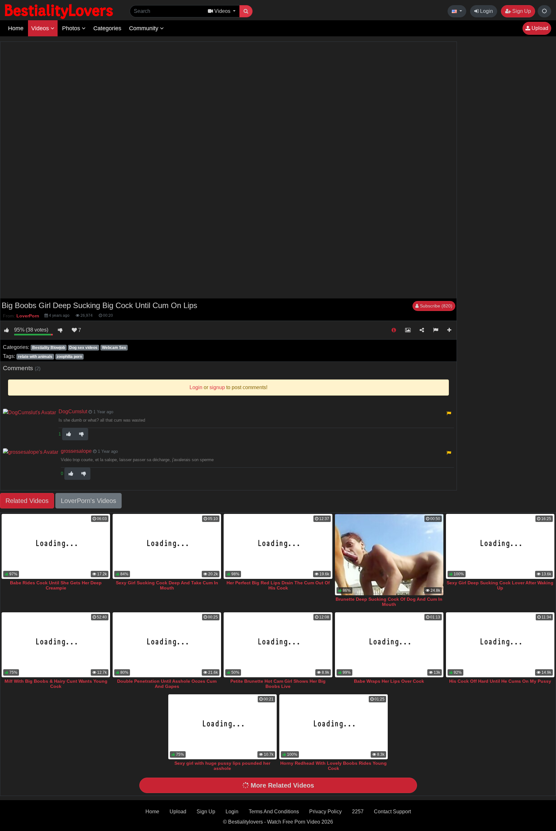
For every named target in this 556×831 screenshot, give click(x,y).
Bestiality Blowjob (48, 347)
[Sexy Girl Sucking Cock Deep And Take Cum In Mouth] (167, 546)
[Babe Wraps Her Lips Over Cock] (389, 644)
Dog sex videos (83, 347)
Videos (41, 28)
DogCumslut (73, 411)
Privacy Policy (325, 811)
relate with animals (35, 356)
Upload (539, 28)
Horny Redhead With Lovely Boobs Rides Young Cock (333, 766)
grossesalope (76, 451)
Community (144, 28)
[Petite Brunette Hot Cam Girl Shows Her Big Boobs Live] (278, 644)
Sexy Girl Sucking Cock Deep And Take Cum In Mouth (167, 585)
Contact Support (392, 811)
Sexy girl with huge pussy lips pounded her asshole (222, 766)
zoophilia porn (69, 356)
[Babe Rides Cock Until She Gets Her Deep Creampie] (56, 546)
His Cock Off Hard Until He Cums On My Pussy (500, 681)
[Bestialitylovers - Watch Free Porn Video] (59, 11)
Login (486, 11)
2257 (358, 811)
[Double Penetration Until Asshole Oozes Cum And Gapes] (167, 644)
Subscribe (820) (435, 305)
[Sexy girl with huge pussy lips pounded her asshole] (222, 726)
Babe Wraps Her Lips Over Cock (389, 681)
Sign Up (521, 11)
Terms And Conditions (274, 811)
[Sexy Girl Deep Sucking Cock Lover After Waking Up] (500, 546)
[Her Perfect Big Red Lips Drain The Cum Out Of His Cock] (278, 546)
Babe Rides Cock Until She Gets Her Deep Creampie (56, 585)
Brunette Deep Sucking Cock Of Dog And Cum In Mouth (389, 602)
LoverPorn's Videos (88, 500)
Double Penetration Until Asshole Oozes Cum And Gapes (167, 684)
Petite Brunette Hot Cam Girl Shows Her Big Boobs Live (278, 684)
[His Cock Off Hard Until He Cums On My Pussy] (500, 644)
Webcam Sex (114, 347)
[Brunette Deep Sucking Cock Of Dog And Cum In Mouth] (389, 554)
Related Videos (27, 500)
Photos (72, 28)
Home (15, 28)
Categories (107, 28)
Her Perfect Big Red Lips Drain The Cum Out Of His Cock (278, 585)
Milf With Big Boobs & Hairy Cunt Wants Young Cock (56, 684)
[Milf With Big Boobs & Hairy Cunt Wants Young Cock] (56, 644)
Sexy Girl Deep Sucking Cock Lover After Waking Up (500, 585)
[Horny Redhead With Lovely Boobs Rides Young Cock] (333, 726)
